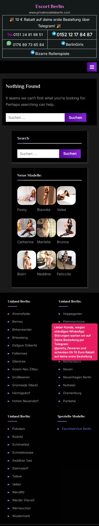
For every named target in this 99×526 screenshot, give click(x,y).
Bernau (17, 321)
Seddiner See (22, 460)
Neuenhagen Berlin (77, 377)
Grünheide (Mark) (25, 385)
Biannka (43, 209)
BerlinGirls (74, 44)
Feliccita (64, 274)
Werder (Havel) (23, 500)
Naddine (44, 274)
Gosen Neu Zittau (25, 369)
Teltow (17, 476)
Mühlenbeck (72, 361)
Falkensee (19, 353)
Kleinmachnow (74, 321)
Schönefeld (20, 444)
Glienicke (19, 361)
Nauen (68, 369)
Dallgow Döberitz (24, 345)
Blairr (21, 274)
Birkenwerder (22, 329)
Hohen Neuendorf (25, 401)
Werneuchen (21, 508)
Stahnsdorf (20, 468)
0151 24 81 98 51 (28, 34)
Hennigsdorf (21, 393)
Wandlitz (18, 492)
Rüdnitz (17, 437)
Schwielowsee (22, 452)
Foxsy (22, 209)
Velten (16, 484)
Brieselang (20, 337)
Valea (61, 209)
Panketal (69, 401)
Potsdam (18, 429)
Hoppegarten (72, 314)
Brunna (63, 242)
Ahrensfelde (21, 314)
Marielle (44, 242)
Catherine (25, 242)
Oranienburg (72, 393)
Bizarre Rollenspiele (52, 53)
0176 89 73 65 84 (28, 44)
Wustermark (21, 516)
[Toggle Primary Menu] (92, 66)
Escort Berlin (49, 6)
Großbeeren (21, 377)
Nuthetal (69, 385)
